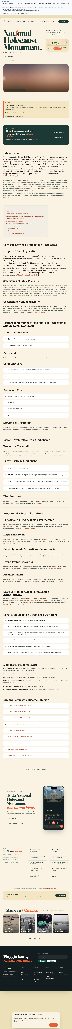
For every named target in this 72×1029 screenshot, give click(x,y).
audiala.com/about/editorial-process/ (20, 13)
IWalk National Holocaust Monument (16, 742)
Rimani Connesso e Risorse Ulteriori (15, 233)
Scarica (22, 979)
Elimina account (62, 977)
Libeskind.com (19, 186)
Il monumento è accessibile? (15, 116)
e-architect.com (61, 475)
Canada (15, 27)
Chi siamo (36, 970)
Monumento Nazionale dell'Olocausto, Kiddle (19, 711)
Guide (24, 21)
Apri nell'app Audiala (58, 48)
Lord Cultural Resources (10, 543)
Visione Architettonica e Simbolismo (15, 218)
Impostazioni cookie (63, 974)
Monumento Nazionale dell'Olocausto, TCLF (18, 730)
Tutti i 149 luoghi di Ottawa (35, 938)
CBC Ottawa (20, 604)
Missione (36, 977)
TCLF (32, 190)
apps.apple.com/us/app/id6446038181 (16, 9)
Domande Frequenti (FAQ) (13, 228)
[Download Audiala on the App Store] (42, 961)
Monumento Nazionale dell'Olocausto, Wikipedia (19, 705)
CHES (21, 528)
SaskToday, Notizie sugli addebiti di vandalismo (19, 755)
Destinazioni (18, 21)
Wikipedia (8, 176)
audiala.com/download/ (20, 12)
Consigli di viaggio (25, 974)
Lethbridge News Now (45, 600)
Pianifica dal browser (59, 137)
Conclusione (9, 231)
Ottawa (21, 27)
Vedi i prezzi (31, 21)
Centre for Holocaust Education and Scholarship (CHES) (21, 736)
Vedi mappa (10, 56)
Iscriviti (64, 957)
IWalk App (44, 539)
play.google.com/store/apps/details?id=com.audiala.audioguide (24, 10)
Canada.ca (26, 186)
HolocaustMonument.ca (38, 312)
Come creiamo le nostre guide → (50, 888)
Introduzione (9, 211)
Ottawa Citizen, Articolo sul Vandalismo (17, 749)
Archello (35, 275)
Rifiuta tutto (44, 1025)
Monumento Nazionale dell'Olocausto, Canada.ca (20, 717)
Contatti (48, 976)
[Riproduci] (49, 42)
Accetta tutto (54, 1025)
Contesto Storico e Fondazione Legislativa (17, 213)
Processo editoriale (38, 972)
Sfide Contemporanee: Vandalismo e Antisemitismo (19, 223)
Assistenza (48, 970)
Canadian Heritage (29, 528)
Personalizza (36, 1025)
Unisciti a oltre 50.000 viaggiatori (17, 823)
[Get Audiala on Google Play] (51, 961)
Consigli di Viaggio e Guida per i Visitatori (17, 226)
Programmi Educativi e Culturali (14, 221)
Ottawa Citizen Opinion (10, 604)
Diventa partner (50, 978)
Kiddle (16, 176)
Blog (35, 974)
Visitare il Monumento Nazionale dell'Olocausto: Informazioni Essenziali (25, 216)
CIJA (48, 556)
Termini (61, 972)
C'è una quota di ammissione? (15, 112)
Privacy (61, 970)
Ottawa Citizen (34, 600)
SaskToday (26, 600)
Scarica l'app (64, 21)
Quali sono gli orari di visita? (15, 105)
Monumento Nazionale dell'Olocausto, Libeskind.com (21, 724)
